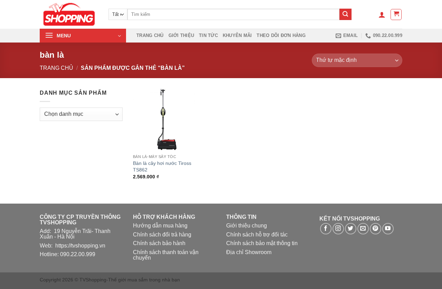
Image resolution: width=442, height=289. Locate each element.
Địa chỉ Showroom (248, 252)
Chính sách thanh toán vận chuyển (166, 255)
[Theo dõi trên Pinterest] (375, 228)
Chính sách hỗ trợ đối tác (257, 234)
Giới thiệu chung (246, 226)
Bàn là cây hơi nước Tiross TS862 (162, 166)
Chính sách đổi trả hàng (162, 234)
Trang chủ (149, 35)
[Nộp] (345, 14)
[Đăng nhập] (381, 14)
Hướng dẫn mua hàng (160, 226)
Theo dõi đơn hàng (281, 35)
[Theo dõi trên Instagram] (338, 228)
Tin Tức (208, 35)
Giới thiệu (181, 35)
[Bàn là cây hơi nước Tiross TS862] (164, 119)
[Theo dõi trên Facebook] (326, 228)
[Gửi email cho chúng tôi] (363, 228)
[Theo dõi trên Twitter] (350, 228)
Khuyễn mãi (237, 35)
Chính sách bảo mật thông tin (262, 243)
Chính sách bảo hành (159, 243)
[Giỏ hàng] (396, 14)
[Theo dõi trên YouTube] (388, 228)
